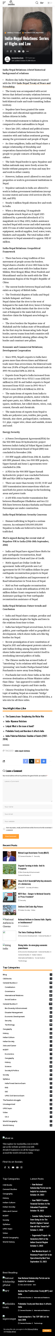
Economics (28, 1054)
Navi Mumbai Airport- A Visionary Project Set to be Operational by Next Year (41, 1254)
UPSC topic (27, 1108)
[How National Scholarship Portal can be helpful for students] (9, 1281)
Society (27, 1075)
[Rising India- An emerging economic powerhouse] (9, 949)
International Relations (34, 33)
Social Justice (40, 958)
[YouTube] (13, 1167)
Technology (22, 961)
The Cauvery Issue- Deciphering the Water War (25, 716)
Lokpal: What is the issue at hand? (20, 726)
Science (28, 1066)
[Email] (19, 51)
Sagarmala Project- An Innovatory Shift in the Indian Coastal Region (40, 1239)
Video (33, 910)
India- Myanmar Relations (16, 721)
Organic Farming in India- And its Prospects (31, 867)
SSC (28, 1092)
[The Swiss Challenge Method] (9, 936)
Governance (28, 991)
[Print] (23, 51)
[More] (27, 51)
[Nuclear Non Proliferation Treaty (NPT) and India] (9, 1294)
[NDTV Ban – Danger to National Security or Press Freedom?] (9, 897)
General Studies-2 (14, 33)
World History (27, 1125)
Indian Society (25, 910)
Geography (27, 1029)
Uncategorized (27, 1104)
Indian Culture (37, 955)
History (27, 1033)
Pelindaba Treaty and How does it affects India (25, 731)
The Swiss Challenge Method (29, 932)
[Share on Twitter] (15, 51)
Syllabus (27, 1079)
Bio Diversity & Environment (29, 872)
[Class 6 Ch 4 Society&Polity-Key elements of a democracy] (9, 884)
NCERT (22, 888)
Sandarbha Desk (17, 58)
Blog (27, 975)
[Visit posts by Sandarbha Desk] (7, 59)
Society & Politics (32, 888)
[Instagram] (21, 1167)
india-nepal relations (22, 750)
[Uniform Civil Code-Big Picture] (9, 910)
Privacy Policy (33, 1329)
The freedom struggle (27, 1100)
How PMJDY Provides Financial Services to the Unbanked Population (40, 1204)
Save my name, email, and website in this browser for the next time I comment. (29, 829)
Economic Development (28, 936)
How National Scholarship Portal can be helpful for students (40, 1188)
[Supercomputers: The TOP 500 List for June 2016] (9, 1320)
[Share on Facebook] (11, 51)
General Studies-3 (26, 856)
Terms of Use (11, 1332)
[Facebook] (5, 1167)
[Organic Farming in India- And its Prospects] (9, 869)
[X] (8, 1167)
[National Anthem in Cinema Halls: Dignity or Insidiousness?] (9, 923)
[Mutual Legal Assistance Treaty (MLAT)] (9, 856)
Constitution (24, 926)
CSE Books (27, 979)
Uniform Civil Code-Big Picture (30, 906)
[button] (46, 1330)
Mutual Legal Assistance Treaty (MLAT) (33, 852)
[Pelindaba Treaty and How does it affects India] (9, 1307)
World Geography (27, 1121)
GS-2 (28, 1117)
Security (37, 856)
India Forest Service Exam (28, 1083)
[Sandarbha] (11, 3)
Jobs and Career (27, 1046)
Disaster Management (28, 1012)
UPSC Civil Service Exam (28, 1096)
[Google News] (17, 1167)
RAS (28, 1088)
